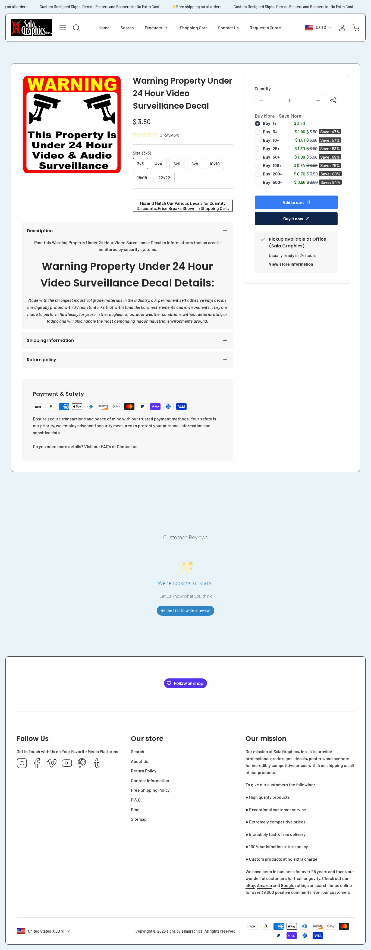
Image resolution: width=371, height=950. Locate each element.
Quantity (263, 88)
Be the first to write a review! (185, 610)
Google (287, 885)
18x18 (142, 177)
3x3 (140, 163)
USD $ (321, 27)
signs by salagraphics (184, 931)
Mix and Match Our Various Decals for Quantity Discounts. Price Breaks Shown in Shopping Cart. (183, 205)
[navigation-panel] (63, 28)
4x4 (158, 163)
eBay (250, 885)
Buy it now (293, 218)
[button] (156, 28)
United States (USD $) (46, 931)
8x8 (194, 163)
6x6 (177, 163)
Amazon (264, 885)
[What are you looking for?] (76, 28)
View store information (291, 263)
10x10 (214, 163)
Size (142, 152)
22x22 (164, 177)
